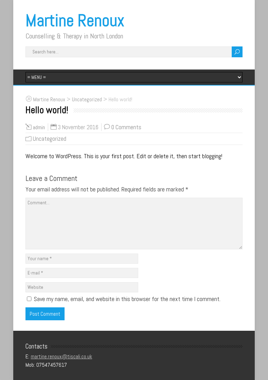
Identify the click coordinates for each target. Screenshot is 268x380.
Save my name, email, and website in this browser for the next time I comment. (127, 299)
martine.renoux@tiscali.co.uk (61, 356)
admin (39, 127)
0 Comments (126, 127)
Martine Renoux (74, 20)
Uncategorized (49, 138)
